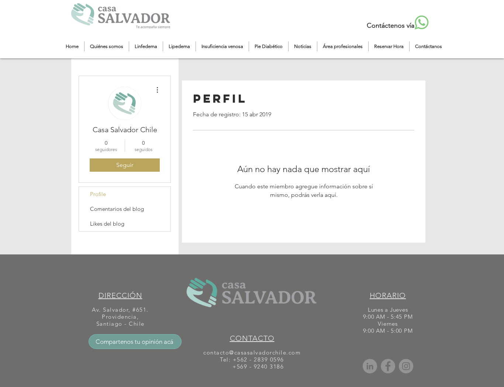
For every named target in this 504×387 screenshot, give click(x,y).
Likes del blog (107, 223)
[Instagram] (406, 366)
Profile (98, 194)
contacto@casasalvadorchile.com (252, 352)
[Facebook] (388, 366)
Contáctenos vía (390, 25)
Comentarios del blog (117, 208)
